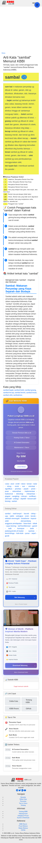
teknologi (19, 494)
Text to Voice (23, 803)
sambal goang (30, 390)
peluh (33, 489)
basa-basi (27, 523)
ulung (9, 486)
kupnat (33, 518)
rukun (23, 484)
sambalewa (17, 395)
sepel (34, 533)
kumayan (20, 528)
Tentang (23, 805)
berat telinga (9, 533)
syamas (31, 531)
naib (10, 528)
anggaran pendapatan (13, 523)
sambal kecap (8, 392)
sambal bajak (8, 390)
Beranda (23, 797)
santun (14, 501)
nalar (35, 484)
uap (6, 516)
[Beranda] (8, 2)
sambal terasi (31, 392)
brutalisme (25, 518)
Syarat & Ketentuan (23, 817)
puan (7, 491)
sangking (15, 496)
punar (27, 533)
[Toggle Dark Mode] (37, 5)
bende (33, 516)
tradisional (9, 494)
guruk (7, 536)
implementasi (30, 491)
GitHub (23, 830)
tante (32, 528)
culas (7, 484)
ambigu (16, 499)
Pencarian (23, 801)
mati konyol (17, 513)
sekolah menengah (12, 518)
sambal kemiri (20, 392)
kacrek (26, 513)
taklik (12, 516)
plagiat (7, 496)
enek (27, 516)
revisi (17, 486)
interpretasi (31, 494)
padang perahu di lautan (14, 531)
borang (7, 501)
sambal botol (19, 390)
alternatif (8, 499)
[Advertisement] (21, 29)
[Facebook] (17, 791)
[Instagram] (22, 791)
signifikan (8, 489)
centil (17, 484)
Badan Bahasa (23, 828)
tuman (29, 484)
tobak (35, 523)
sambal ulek (7, 395)
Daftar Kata (23, 799)
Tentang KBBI (23, 811)
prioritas (18, 489)
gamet (34, 526)
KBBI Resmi (23, 824)
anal (12, 484)
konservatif (32, 499)
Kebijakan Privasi (23, 815)
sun (23, 486)
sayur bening (11, 526)
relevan (24, 496)
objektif (23, 499)
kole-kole (19, 533)
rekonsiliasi (16, 491)
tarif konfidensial (24, 526)
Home (3, 53)
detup (33, 513)
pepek (26, 489)
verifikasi (32, 496)
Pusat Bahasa (23, 826)
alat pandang (26, 521)
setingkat (19, 516)
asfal (7, 521)
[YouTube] (25, 791)
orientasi (31, 486)
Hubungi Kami (23, 813)
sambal (8, 513)
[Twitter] (20, 791)
